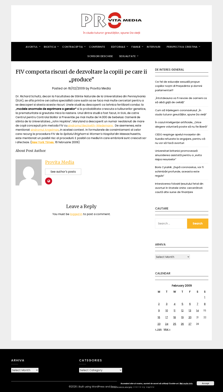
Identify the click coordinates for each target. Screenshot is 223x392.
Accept (205, 383)
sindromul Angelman (45, 130)
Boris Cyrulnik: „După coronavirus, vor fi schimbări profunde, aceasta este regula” (179, 171)
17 (167, 317)
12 (182, 310)
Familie (136, 47)
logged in (76, 214)
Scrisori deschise (100, 56)
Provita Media (100, 88)
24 (166, 324)
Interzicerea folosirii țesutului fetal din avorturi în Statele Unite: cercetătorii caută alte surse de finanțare (179, 188)
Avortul (32, 47)
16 (159, 317)
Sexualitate (127, 56)
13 (190, 310)
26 (182, 324)
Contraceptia (72, 47)
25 (174, 324)
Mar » (167, 329)
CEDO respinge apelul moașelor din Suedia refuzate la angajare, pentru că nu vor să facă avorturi (180, 139)
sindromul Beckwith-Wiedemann (90, 126)
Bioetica (50, 47)
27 (190, 324)
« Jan (158, 329)
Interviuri (153, 47)
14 (197, 310)
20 (190, 317)
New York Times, (43, 142)
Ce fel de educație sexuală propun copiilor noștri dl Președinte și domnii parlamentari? (178, 86)
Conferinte (97, 47)
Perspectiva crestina (182, 47)
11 (174, 310)
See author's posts (63, 172)
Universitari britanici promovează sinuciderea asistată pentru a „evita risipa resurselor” (178, 155)
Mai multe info (186, 383)
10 (167, 310)
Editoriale (118, 47)
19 (182, 317)
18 (174, 317)
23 (158, 324)
